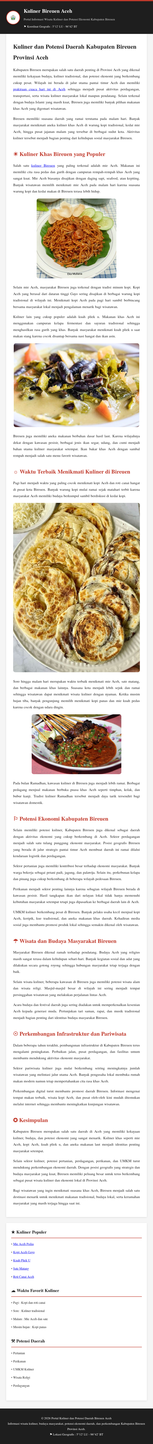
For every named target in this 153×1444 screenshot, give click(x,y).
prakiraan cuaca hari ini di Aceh (39, 89)
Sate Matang (21, 1268)
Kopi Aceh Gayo (24, 1252)
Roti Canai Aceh (23, 1276)
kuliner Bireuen (43, 165)
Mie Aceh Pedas (23, 1244)
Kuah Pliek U (21, 1260)
